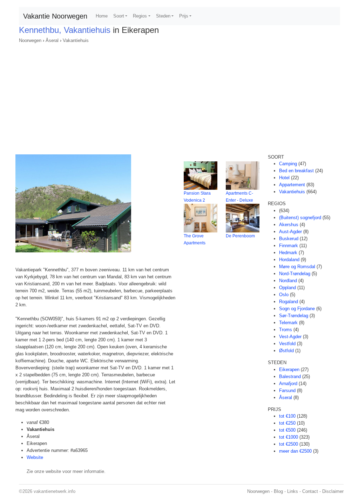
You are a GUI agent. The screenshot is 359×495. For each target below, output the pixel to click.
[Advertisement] (179, 97)
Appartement (292, 184)
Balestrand (290, 376)
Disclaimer (333, 491)
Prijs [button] (183, 16)
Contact (310, 491)
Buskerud (288, 238)
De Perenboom (240, 235)
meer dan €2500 (295, 451)
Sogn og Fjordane (297, 308)
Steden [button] (163, 16)
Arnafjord (288, 383)
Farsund (287, 390)
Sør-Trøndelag (293, 315)
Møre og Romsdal (297, 266)
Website (35, 457)
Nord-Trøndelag (294, 273)
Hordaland (289, 259)
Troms (285, 329)
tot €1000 (288, 437)
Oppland (287, 287)
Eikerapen (289, 369)
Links (292, 491)
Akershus (288, 224)
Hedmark (288, 252)
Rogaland (288, 301)
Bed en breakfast (296, 170)
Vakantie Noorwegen (55, 16)
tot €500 (287, 430)
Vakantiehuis (76, 40)
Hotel (284, 177)
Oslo (284, 294)
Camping (288, 163)
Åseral (52, 40)
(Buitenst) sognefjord (300, 217)
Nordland (288, 280)
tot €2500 (288, 444)
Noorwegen (30, 40)
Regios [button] (140, 16)
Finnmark (288, 245)
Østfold (286, 350)
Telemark (288, 322)
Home (102, 16)
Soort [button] (118, 16)
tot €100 (287, 416)
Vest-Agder (290, 336)
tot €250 (287, 423)
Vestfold (287, 343)
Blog (278, 491)
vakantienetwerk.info (54, 491)
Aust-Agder (290, 231)
